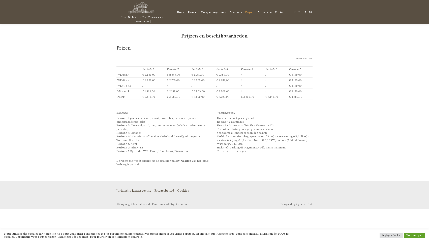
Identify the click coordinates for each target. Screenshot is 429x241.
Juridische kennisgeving (133, 190)
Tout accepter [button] (414, 235)
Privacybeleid (164, 190)
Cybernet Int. (304, 204)
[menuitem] (181, 12)
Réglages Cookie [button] (391, 235)
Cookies (183, 190)
